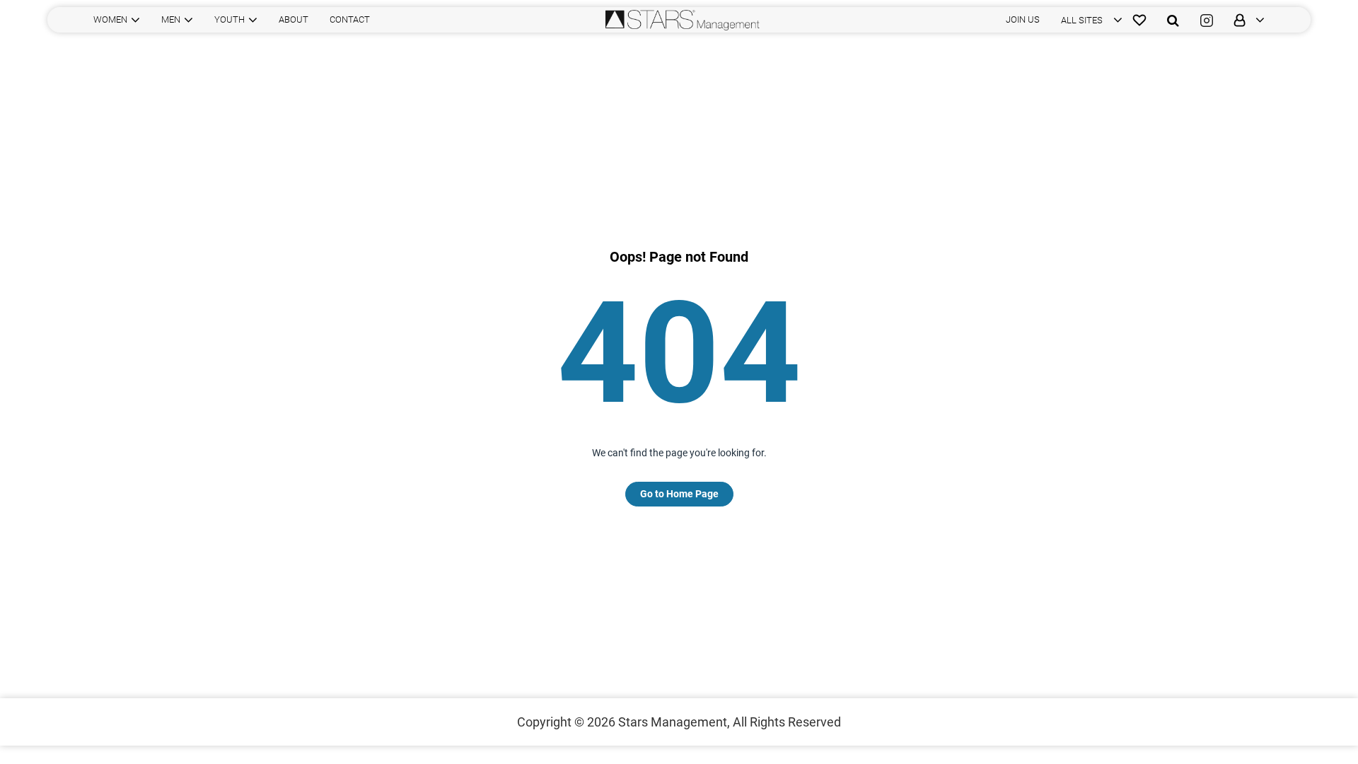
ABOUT (293, 19)
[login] (1244, 20)
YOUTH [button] (229, 19)
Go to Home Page (679, 493)
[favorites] (1139, 20)
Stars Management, (674, 721)
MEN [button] (170, 19)
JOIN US (1023, 19)
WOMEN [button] (110, 19)
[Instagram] (1207, 20)
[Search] (1173, 20)
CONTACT (350, 19)
